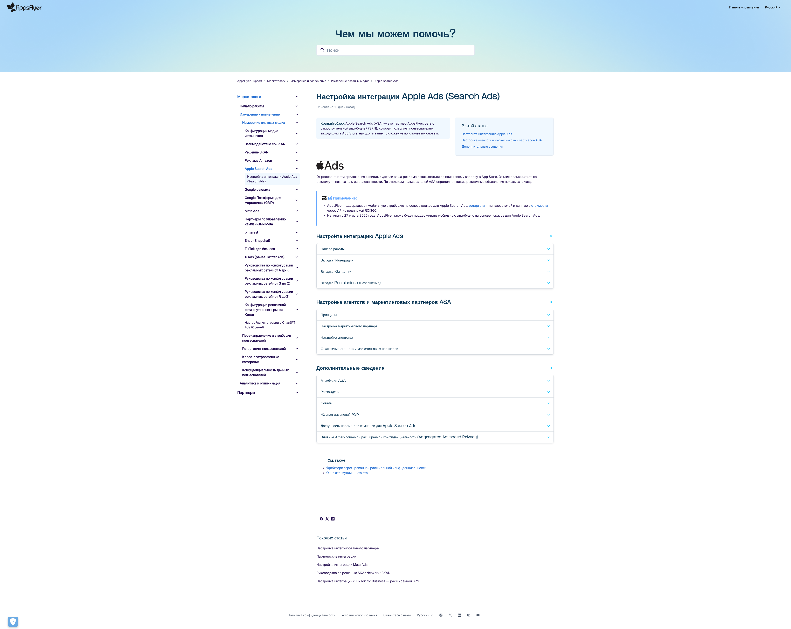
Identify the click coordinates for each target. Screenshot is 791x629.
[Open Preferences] (13, 622)
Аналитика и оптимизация (260, 383)
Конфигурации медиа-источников (262, 133)
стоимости (539, 205)
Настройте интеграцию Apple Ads (487, 134)
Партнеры (246, 392)
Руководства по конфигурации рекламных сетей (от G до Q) (269, 280)
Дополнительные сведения (482, 146)
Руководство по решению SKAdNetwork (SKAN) (354, 573)
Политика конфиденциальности (311, 615)
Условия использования (359, 615)
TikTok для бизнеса (260, 249)
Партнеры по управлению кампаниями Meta (265, 221)
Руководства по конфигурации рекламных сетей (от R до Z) (269, 294)
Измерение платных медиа (350, 81)
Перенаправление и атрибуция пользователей (266, 337)
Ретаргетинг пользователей (264, 349)
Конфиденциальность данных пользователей (265, 372)
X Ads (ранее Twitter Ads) (265, 257)
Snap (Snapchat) (257, 240)
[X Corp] (327, 519)
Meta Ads (252, 211)
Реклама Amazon (258, 160)
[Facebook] (321, 519)
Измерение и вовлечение (308, 81)
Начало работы (252, 106)
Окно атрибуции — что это (347, 473)
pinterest (251, 232)
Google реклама (257, 189)
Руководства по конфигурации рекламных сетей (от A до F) (269, 267)
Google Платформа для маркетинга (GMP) (263, 200)
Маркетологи (276, 81)
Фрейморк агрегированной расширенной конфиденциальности (376, 468)
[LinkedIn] (333, 519)
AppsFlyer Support (249, 81)
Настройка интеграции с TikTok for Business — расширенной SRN (367, 581)
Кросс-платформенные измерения (260, 359)
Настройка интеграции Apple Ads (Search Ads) (272, 179)
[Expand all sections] (551, 235)
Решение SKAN (257, 152)
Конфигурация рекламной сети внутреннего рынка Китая (265, 310)
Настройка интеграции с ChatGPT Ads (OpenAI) (270, 325)
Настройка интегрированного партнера (347, 548)
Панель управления (744, 7)
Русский (771, 7)
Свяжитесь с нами (397, 615)
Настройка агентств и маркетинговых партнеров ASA (502, 140)
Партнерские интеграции (336, 556)
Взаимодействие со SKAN (265, 144)
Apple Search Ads (386, 81)
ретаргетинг (478, 205)
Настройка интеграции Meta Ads (341, 564)
